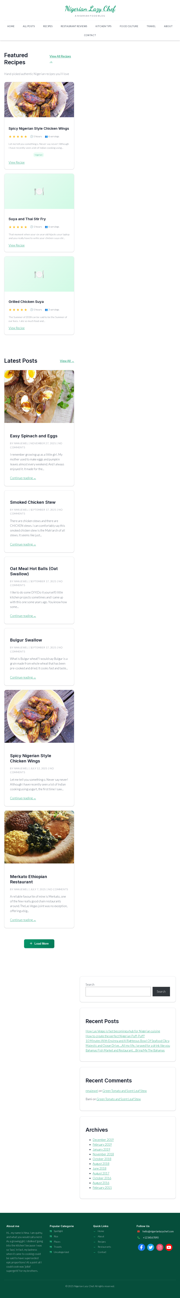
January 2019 (101, 1149)
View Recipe (17, 162)
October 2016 (102, 1178)
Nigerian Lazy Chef (90, 8)
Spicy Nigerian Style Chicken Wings (39, 128)
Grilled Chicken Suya (26, 302)
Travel (151, 26)
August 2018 (101, 1163)
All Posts (29, 26)
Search (90, 984)
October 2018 (102, 1159)
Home (11, 26)
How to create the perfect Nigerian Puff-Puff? (115, 1036)
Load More (41, 943)
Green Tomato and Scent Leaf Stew (124, 1091)
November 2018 (103, 1154)
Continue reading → (23, 478)
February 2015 (102, 1187)
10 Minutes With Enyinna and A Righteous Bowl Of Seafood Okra (127, 1041)
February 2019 (102, 1144)
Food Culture (129, 26)
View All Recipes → (60, 58)
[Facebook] (141, 1247)
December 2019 (103, 1140)
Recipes (47, 26)
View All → (67, 361)
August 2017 (101, 1173)
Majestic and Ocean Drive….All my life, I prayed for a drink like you (128, 1045)
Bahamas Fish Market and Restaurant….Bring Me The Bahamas (125, 1050)
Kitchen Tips (103, 26)
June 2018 (99, 1168)
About (168, 26)
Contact (90, 35)
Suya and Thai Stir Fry (27, 219)
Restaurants (104, 1246)
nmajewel (92, 1091)
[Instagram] (159, 1247)
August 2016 (101, 1183)
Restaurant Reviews (74, 26)
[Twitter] (150, 1247)
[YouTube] (168, 1247)
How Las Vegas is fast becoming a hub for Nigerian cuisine (123, 1031)
